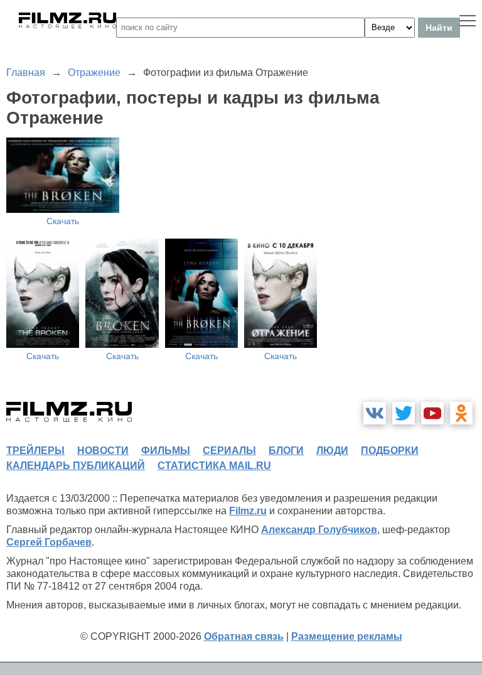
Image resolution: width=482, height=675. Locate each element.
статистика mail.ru (214, 465)
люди (332, 450)
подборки (390, 450)
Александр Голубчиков (319, 529)
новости (103, 450)
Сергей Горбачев (49, 542)
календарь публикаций (75, 465)
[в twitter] (403, 413)
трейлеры (35, 450)
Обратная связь (244, 636)
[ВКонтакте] (374, 413)
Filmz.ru (248, 510)
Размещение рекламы (346, 636)
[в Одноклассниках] (461, 413)
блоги (286, 450)
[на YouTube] (432, 413)
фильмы (165, 450)
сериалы (229, 450)
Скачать (62, 221)
